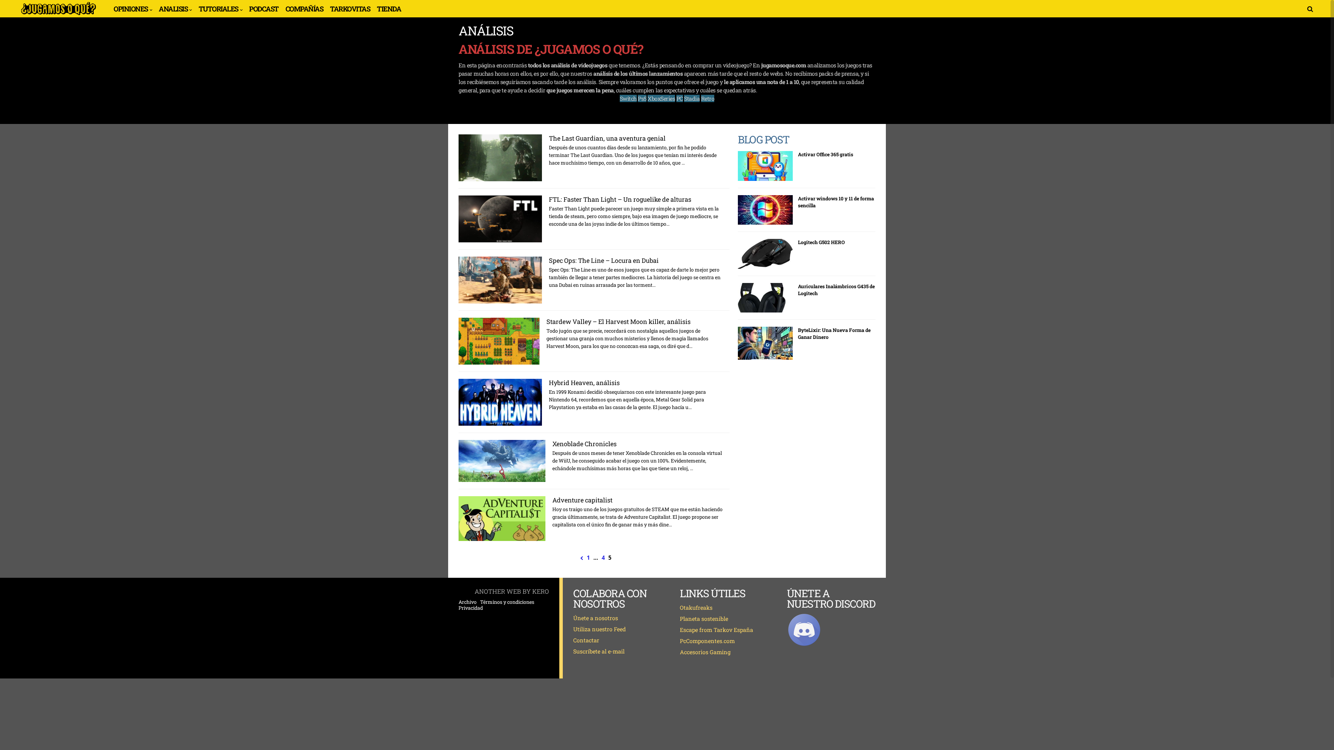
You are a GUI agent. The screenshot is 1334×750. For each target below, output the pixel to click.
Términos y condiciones (507, 602)
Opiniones (131, 8)
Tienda (389, 8)
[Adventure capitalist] (502, 518)
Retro (708, 98)
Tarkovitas (350, 8)
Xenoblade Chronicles (584, 444)
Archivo (468, 602)
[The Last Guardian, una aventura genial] (500, 157)
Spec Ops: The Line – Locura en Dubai (604, 260)
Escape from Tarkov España (716, 629)
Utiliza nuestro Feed (599, 629)
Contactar (586, 640)
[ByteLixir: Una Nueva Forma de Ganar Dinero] (765, 343)
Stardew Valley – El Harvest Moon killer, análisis (618, 321)
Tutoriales (218, 8)
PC (679, 98)
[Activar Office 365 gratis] (765, 166)
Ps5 (642, 98)
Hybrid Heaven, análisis (584, 382)
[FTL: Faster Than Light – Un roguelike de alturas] (500, 218)
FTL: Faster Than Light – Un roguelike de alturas (620, 199)
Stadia (692, 98)
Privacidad (471, 608)
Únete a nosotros (595, 618)
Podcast (264, 8)
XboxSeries (661, 98)
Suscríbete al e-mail (599, 651)
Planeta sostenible (704, 618)
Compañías (304, 8)
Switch (628, 98)
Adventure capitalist (582, 500)
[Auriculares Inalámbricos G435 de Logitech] (765, 298)
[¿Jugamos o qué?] (58, 14)
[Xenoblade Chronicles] (502, 461)
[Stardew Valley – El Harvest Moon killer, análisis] (499, 341)
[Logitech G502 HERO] (765, 254)
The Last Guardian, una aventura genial (607, 138)
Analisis (173, 8)
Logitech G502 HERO (821, 242)
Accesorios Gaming (705, 652)
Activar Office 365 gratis (825, 154)
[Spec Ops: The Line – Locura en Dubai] (500, 280)
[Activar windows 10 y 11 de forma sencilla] (765, 210)
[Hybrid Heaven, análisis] (500, 402)
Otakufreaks (696, 607)
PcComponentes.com (707, 640)
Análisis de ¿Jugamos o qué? (551, 49)
